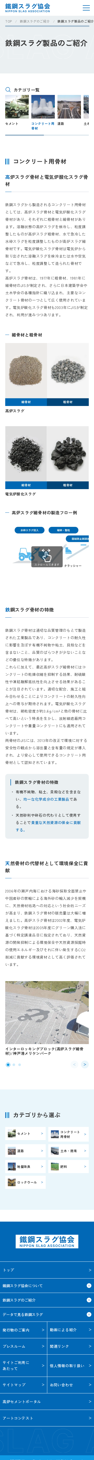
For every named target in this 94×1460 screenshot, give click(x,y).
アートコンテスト (18, 1418)
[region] (49, 23)
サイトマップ (14, 1384)
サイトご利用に (16, 1365)
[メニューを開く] (86, 8)
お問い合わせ (61, 1384)
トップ (8, 1269)
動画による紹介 (63, 1329)
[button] (8, 1064)
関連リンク (59, 1346)
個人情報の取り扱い (67, 1365)
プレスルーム (14, 1346)
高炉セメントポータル (22, 1401)
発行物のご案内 (16, 1330)
